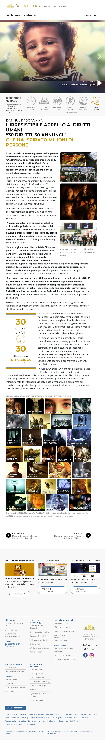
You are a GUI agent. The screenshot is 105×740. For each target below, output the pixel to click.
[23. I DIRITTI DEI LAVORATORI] (33, 486)
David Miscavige (72, 714)
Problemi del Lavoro (62, 655)
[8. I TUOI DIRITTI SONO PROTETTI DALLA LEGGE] (82, 421)
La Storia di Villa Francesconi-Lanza (12, 635)
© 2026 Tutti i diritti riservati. (24, 732)
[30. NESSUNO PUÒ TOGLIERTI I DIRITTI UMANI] (80, 502)
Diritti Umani (34, 689)
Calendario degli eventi (14, 671)
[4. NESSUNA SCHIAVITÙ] (82, 405)
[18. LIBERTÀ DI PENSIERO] (16, 470)
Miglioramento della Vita (64, 631)
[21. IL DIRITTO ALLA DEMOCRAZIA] (82, 470)
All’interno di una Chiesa (39, 648)
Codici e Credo (35, 644)
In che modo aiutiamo (21, 15)
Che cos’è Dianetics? (38, 636)
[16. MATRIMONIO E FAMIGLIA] (65, 454)
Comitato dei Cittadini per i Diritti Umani (20, 724)
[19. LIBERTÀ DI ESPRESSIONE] (37, 470)
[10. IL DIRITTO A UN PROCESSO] (32, 437)
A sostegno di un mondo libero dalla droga (20, 721)
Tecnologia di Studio (38, 673)
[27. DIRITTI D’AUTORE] (16, 502)
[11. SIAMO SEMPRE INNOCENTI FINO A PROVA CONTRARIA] (54, 437)
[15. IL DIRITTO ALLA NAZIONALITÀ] (49, 454)
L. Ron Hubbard (11, 714)
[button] (10, 56)
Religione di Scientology (55, 714)
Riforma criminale (37, 677)
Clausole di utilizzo (87, 731)
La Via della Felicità (37, 669)
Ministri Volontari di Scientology (16, 718)
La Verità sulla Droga (38, 685)
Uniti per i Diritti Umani (47, 721)
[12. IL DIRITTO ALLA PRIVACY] (79, 437)
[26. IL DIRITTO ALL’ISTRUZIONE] (81, 486)
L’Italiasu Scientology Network (12, 644)
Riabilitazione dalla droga (40, 681)
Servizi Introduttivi (63, 620)
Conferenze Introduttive (15, 687)
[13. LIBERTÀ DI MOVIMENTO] (15, 454)
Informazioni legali (50, 733)
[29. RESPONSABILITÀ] (57, 502)
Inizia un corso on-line (89, 714)
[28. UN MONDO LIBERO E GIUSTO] (36, 502)
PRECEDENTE (18, 534)
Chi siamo (10, 620)
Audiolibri (9, 683)
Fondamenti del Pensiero (64, 659)
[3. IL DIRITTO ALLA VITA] (58, 405)
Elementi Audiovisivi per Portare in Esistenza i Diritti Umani (69, 537)
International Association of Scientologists (46, 718)
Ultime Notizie (10, 667)
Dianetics (22, 714)
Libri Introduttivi (11, 679)
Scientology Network (36, 714)
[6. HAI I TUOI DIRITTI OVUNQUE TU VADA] (40, 421)
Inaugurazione (11, 630)
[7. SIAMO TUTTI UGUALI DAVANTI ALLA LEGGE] (62, 421)
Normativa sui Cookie (70, 731)
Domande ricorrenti (38, 652)
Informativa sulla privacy (53, 731)
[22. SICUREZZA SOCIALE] (16, 486)
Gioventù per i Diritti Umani (69, 721)
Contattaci (91, 645)
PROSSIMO (79, 534)
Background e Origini (38, 640)
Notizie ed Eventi (13, 664)
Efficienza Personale (62, 627)
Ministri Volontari (36, 700)
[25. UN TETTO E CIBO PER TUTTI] (64, 486)
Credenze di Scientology (39, 632)
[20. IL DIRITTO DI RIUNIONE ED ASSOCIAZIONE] (60, 470)
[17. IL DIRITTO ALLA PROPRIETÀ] (83, 454)
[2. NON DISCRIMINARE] (35, 405)
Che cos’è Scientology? (36, 621)
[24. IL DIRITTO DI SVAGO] (49, 486)
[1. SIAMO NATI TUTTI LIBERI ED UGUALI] (16, 405)
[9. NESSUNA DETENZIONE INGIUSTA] (13, 437)
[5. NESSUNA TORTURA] (17, 421)
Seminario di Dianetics (63, 623)
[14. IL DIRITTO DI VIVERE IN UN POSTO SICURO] (32, 454)
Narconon (84, 718)
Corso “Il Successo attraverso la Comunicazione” (61, 638)
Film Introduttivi (11, 691)
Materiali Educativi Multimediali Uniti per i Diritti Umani (25, 537)
